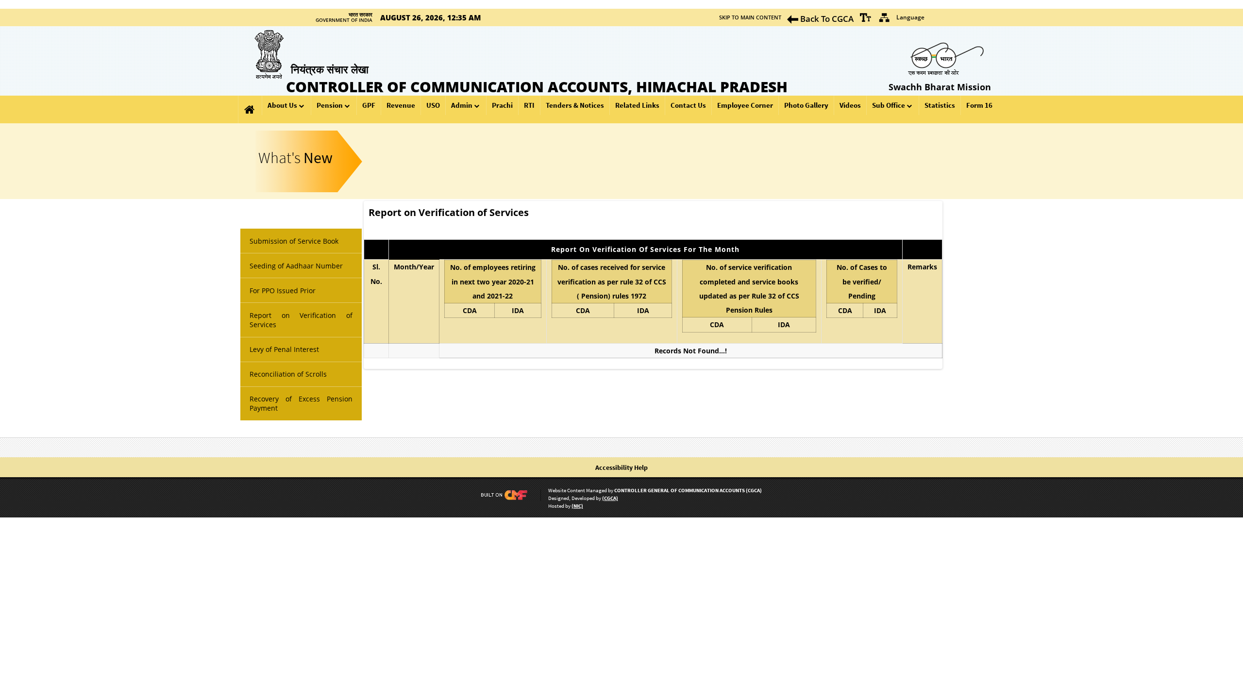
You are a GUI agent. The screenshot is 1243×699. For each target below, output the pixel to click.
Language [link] (910, 17)
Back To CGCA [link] (826, 18)
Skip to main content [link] (750, 17)
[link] (866, 17)
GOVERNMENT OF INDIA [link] (344, 20)
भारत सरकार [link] (360, 14)
